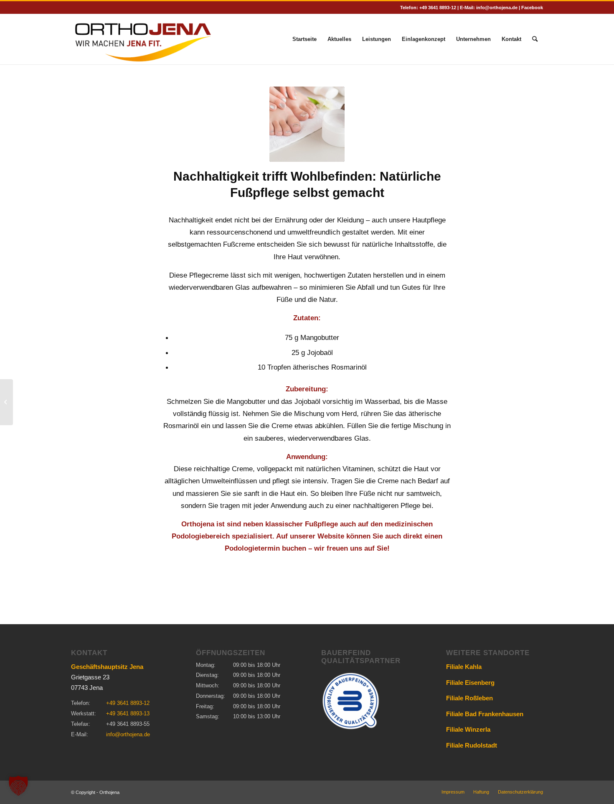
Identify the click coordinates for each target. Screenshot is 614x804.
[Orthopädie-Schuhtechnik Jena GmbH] (142, 39)
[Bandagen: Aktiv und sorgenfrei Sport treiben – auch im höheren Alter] (6, 402)
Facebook (532, 7)
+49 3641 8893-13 (128, 713)
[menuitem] (304, 39)
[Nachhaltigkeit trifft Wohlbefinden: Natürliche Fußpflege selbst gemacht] (307, 124)
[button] (18, 785)
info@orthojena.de (497, 7)
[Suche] (535, 39)
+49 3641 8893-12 (437, 7)
